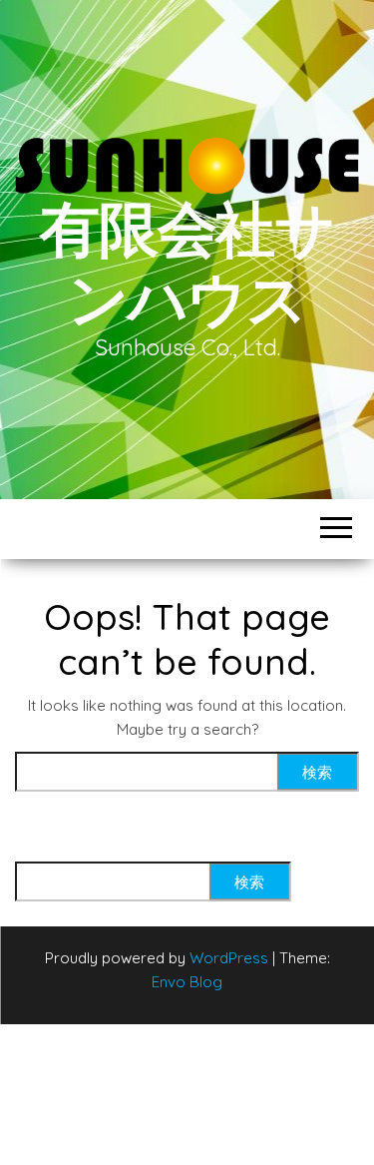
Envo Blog (187, 981)
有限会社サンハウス (187, 264)
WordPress (228, 957)
